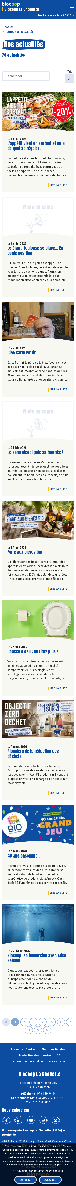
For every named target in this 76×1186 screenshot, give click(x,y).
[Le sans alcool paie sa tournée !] (38, 422)
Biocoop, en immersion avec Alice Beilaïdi (36, 958)
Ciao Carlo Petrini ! (23, 352)
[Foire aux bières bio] (38, 522)
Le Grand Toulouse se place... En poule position (35, 251)
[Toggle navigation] (72, 8)
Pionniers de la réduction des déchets (33, 754)
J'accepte (50, 1179)
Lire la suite (59, 185)
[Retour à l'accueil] (11, 4)
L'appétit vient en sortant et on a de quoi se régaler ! (36, 146)
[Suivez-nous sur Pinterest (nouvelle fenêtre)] (55, 1120)
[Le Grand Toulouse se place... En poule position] (38, 218)
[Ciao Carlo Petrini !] (38, 322)
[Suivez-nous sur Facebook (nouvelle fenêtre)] (6, 1120)
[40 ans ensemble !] (38, 825)
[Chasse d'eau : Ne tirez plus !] (38, 621)
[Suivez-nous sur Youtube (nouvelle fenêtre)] (31, 1120)
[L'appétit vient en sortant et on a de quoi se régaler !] (38, 113)
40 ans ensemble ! (23, 855)
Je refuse (25, 1179)
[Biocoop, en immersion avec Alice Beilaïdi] (38, 925)
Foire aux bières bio (24, 552)
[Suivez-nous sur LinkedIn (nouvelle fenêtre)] (18, 1120)
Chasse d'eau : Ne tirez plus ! (32, 651)
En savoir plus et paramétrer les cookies (38, 1170)
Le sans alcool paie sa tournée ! (35, 452)
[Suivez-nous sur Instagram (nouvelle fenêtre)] (43, 1120)
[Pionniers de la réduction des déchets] (38, 721)
